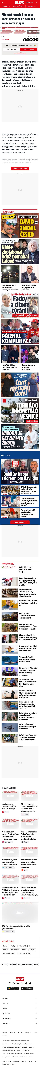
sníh (14, 964)
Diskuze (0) (5, 39)
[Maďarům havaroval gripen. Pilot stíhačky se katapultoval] (10, 727)
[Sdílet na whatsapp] (33, 39)
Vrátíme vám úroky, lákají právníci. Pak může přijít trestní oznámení (28, 648)
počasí (4, 964)
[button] (13, 988)
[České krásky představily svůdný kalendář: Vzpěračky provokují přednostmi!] (10, 716)
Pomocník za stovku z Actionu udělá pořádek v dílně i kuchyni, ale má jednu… (27, 682)
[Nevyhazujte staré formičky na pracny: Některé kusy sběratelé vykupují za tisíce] (10, 593)
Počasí (5, 949)
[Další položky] (37, 6)
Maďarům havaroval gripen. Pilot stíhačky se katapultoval (27, 726)
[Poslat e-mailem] (36, 39)
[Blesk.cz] (19, 2)
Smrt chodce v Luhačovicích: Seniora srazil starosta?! (27, 615)
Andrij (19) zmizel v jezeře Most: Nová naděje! (26, 569)
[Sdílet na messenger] (30, 39)
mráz (18, 964)
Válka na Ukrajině (24, 946)
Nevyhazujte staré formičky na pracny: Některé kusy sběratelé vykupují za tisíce (27, 592)
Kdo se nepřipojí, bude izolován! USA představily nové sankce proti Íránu (28, 637)
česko (10, 964)
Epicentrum (15, 949)
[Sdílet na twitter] (27, 39)
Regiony (32, 949)
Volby (13, 946)
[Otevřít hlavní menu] (2, 2)
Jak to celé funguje (20, 53)
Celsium (35, 964)
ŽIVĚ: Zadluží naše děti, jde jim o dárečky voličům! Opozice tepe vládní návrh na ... (29, 490)
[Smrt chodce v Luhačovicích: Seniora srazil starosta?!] (10, 616)
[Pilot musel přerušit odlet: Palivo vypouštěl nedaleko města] (10, 660)
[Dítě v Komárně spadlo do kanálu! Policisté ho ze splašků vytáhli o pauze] (10, 738)
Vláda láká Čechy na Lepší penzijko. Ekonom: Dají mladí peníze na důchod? (29, 501)
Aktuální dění (8, 941)
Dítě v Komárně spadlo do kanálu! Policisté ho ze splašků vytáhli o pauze (28, 737)
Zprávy (5, 946)
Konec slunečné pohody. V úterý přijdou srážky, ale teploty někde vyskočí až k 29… (28, 581)
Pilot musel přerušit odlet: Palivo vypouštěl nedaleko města (27, 659)
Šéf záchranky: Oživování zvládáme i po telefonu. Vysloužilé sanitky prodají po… (28, 671)
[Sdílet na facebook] (24, 39)
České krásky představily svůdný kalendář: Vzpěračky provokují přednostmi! (28, 716)
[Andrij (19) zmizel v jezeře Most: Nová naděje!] (10, 570)
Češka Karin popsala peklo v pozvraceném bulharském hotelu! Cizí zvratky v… (27, 705)
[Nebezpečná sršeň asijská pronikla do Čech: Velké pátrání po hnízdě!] (10, 627)
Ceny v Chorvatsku (24, 953)
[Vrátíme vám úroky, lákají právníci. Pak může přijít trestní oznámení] (10, 649)
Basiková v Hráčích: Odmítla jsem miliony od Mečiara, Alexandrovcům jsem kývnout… (28, 693)
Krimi (24, 949)
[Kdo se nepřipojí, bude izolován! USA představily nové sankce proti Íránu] (10, 638)
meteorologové (26, 964)
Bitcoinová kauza (8, 953)
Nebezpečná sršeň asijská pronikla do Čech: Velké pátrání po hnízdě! (28, 626)
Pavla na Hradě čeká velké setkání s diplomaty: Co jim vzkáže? (28, 513)
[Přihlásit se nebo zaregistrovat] (37, 2)
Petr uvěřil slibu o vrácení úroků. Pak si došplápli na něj (28, 602)
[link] (10, 983)
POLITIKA (5, 455)
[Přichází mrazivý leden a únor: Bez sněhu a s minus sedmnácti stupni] (20, 27)
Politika (4, 494)
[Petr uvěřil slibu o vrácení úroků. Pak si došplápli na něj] (10, 605)
